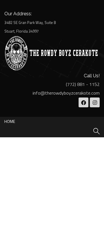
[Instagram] (95, 102)
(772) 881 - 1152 (83, 84)
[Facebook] (83, 102)
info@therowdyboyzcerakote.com (66, 92)
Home (9, 121)
